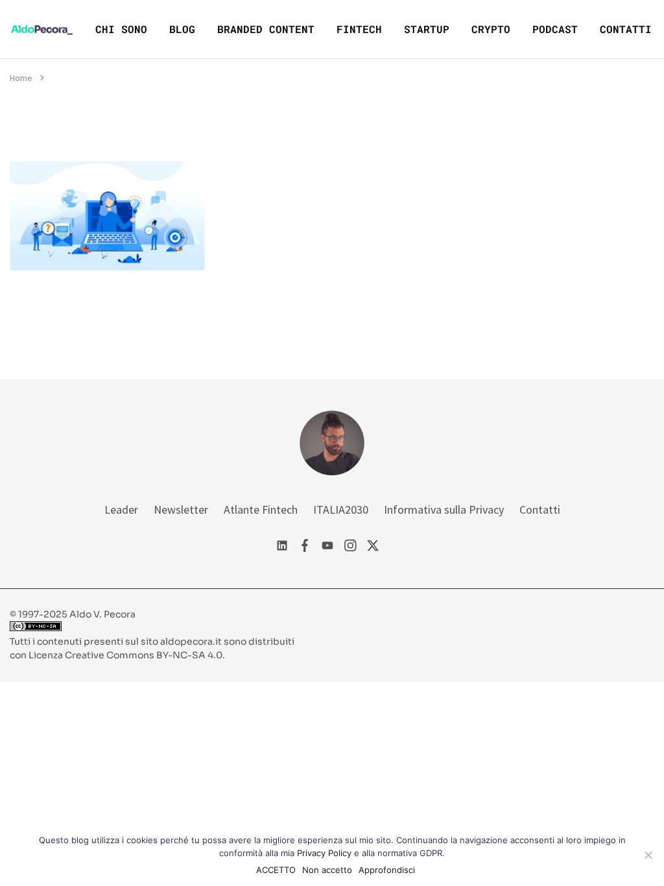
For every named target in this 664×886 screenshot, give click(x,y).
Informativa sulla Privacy (444, 509)
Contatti (626, 29)
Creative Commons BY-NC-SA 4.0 (143, 655)
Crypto (490, 29)
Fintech (359, 29)
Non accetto (327, 870)
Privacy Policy (324, 853)
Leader (121, 509)
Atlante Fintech (261, 509)
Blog (182, 29)
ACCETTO (276, 870)
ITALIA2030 (340, 509)
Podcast (555, 29)
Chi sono (121, 29)
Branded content (265, 29)
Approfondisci (387, 870)
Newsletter (181, 509)
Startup (426, 29)
